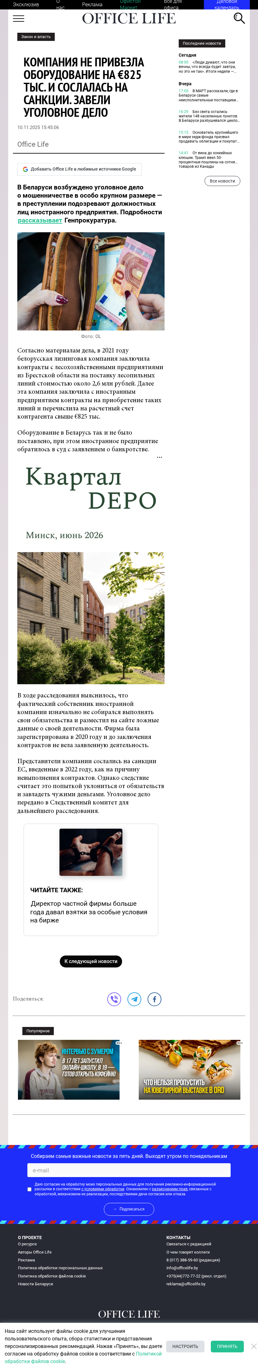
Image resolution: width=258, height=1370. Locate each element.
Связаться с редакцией (188, 1244)
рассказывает (40, 220)
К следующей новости (90, 961)
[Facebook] (154, 999)
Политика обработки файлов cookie (52, 1276)
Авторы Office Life (35, 1252)
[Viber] (114, 999)
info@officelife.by (182, 1268)
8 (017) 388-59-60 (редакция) (193, 1260)
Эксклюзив (26, 5)
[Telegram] (134, 999)
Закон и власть (36, 36)
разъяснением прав (170, 1189)
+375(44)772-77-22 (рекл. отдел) (196, 1276)
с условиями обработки (102, 1189)
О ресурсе (27, 1244)
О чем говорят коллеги (188, 1252)
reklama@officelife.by (185, 1284)
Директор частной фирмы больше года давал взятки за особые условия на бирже (89, 911)
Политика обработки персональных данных (60, 1268)
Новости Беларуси (35, 1284)
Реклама (92, 5)
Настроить (185, 1346)
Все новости (222, 180)
